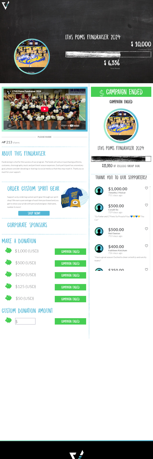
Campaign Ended (123, 92)
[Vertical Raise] (5, 5)
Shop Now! (34, 213)
